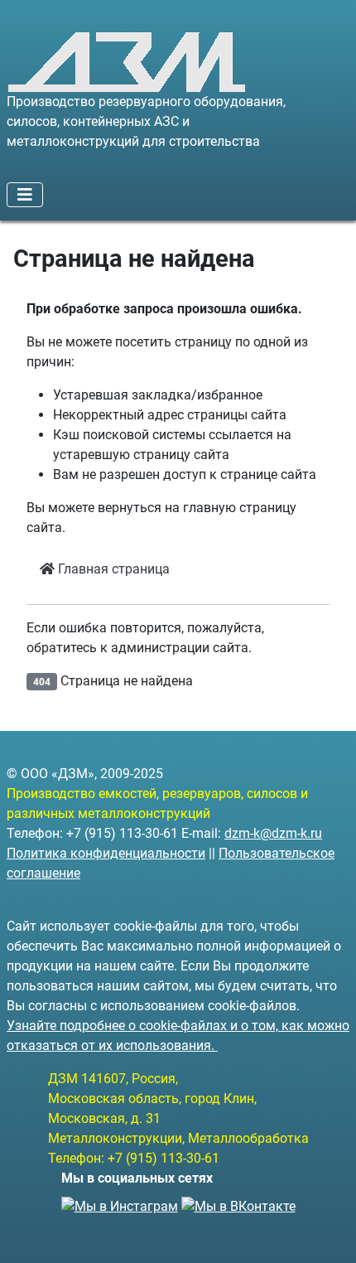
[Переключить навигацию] (25, 194)
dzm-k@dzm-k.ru (273, 833)
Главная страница (112, 569)
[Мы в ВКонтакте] (238, 1201)
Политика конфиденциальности (106, 853)
